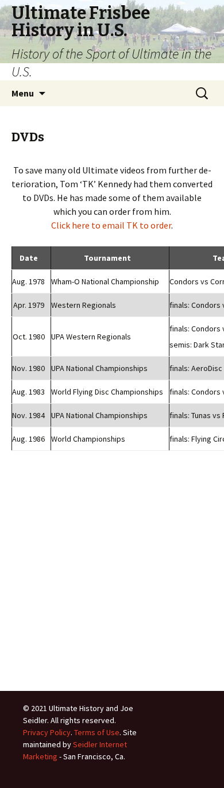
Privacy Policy (47, 732)
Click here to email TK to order (111, 225)
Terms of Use (96, 732)
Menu (22, 93)
